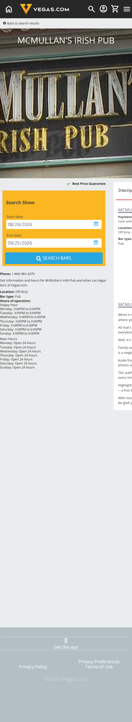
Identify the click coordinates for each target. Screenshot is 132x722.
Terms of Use (99, 667)
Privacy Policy (33, 667)
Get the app (66, 647)
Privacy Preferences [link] (99, 661)
